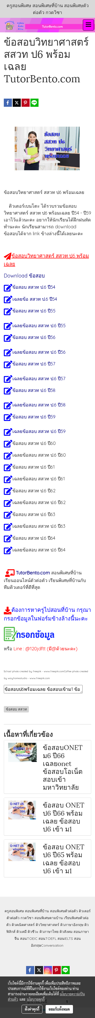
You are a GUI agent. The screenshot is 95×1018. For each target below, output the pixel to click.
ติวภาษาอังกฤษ (71, 924)
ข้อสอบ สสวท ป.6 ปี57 (33, 364)
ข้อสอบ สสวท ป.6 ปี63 (33, 514)
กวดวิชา (27, 918)
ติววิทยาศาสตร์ (47, 924)
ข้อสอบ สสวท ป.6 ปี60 (34, 443)
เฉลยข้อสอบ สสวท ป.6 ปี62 (39, 502)
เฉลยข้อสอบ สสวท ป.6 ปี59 (39, 431)
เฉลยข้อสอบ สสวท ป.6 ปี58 (39, 405)
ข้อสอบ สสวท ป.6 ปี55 (33, 311)
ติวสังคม (66, 931)
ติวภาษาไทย (49, 931)
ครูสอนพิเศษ (14, 911)
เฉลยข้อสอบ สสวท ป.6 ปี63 (38, 526)
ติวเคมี (21, 931)
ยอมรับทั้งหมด (59, 1009)
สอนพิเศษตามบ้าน (48, 918)
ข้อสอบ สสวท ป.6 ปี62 (33, 491)
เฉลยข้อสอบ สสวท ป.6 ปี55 (39, 325)
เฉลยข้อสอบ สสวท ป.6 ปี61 (38, 479)
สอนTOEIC (28, 938)
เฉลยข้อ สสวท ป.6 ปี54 (34, 299)
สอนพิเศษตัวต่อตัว (64, 911)
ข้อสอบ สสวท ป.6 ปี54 (33, 287)
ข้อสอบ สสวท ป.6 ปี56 (33, 337)
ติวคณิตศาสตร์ (23, 924)
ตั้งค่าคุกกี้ (32, 1009)
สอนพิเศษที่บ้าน (37, 911)
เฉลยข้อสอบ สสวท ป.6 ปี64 (38, 550)
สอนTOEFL (47, 938)
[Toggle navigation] (88, 25)
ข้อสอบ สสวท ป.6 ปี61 (33, 467)
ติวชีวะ (33, 931)
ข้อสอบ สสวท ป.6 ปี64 (33, 538)
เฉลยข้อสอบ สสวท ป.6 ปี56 (39, 352)
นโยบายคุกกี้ (36, 999)
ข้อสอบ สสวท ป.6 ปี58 (33, 390)
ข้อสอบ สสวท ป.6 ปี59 (33, 417)
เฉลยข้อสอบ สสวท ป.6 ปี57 (38, 378)
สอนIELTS (65, 938)
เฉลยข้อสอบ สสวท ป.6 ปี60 (39, 455)
